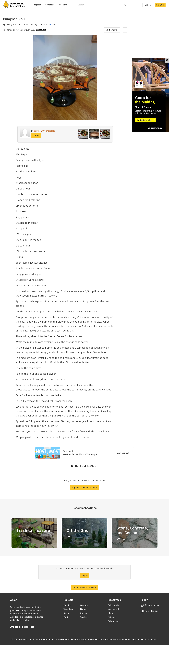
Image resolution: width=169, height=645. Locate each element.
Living (83, 609)
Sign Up (160, 4)
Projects (37, 4)
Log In (148, 4)
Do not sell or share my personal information (109, 639)
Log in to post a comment (85, 587)
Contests (49, 4)
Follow (36, 135)
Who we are (113, 621)
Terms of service (42, 639)
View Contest (123, 453)
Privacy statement (60, 639)
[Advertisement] (150, 95)
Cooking (33, 24)
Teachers (62, 4)
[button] (124, 30)
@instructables (151, 605)
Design (66, 613)
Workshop (68, 609)
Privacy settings (78, 639)
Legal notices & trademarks (144, 639)
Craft (65, 617)
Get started (113, 609)
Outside (83, 613)
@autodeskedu (151, 611)
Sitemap (112, 617)
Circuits (67, 605)
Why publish (114, 605)
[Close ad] (167, 60)
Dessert (43, 24)
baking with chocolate (16, 24)
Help (110, 613)
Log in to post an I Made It (84, 487)
